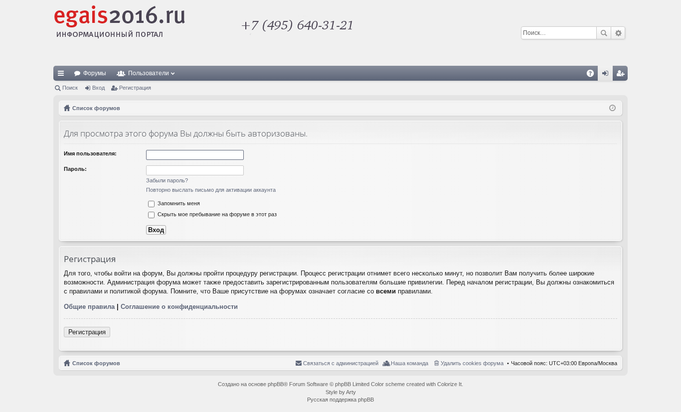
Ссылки (62, 75)
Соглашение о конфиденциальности (179, 306)
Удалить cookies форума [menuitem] (472, 363)
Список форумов (96, 363)
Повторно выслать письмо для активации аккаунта (211, 190)
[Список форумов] (258, 33)
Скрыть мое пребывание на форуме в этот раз (216, 214)
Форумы (94, 73)
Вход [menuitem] (607, 75)
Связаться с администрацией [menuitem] (340, 363)
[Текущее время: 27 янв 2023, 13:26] (612, 108)
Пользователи (148, 73)
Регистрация (135, 88)
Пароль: (75, 169)
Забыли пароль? (167, 180)
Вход (98, 88)
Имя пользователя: (90, 153)
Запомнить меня (178, 203)
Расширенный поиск (618, 33)
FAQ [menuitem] (593, 75)
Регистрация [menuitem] (622, 75)
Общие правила (89, 306)
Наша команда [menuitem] (409, 363)
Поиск (603, 33)
